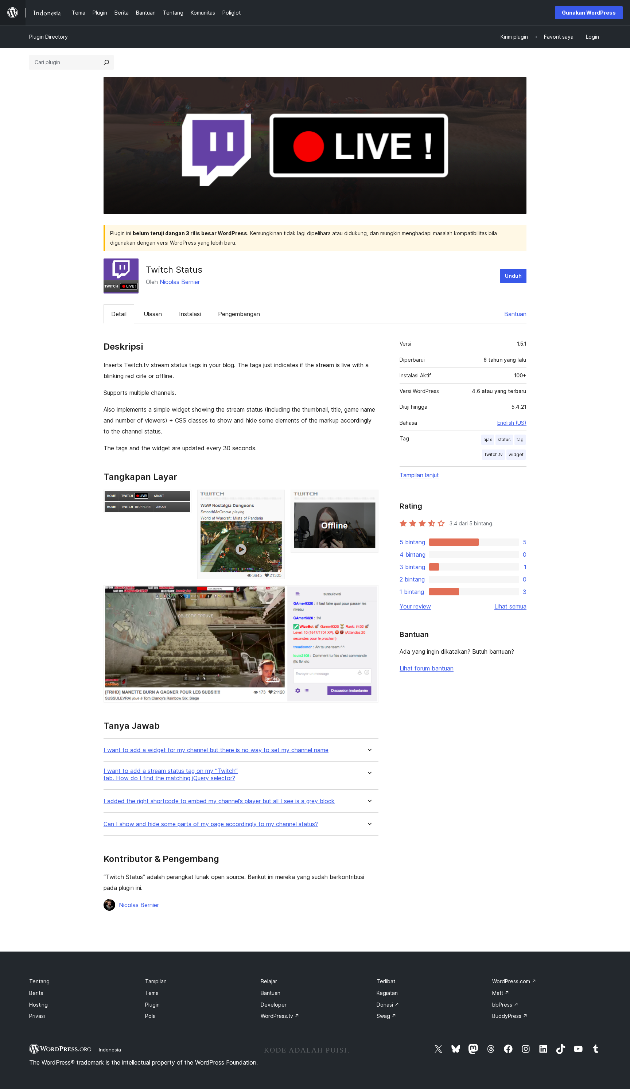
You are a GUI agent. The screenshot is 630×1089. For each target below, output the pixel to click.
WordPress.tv (280, 1016)
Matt (500, 993)
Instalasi (190, 314)
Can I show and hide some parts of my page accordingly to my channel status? (211, 824)
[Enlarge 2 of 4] (275, 499)
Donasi (388, 1005)
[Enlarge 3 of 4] (368, 499)
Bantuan (515, 314)
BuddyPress (510, 1016)
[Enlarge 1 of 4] (181, 499)
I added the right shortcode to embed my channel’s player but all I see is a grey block (219, 801)
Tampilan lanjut (419, 475)
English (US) (511, 423)
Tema (152, 993)
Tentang (39, 981)
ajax (487, 439)
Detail (119, 314)
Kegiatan (387, 993)
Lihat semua (510, 606)
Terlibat (386, 981)
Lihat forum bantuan (427, 668)
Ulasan (153, 314)
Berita (36, 993)
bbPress (505, 1005)
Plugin (152, 1005)
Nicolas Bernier (180, 281)
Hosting (38, 1005)
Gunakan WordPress (589, 12)
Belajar (269, 981)
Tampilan (156, 981)
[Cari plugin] (106, 62)
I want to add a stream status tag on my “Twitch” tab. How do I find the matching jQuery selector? (171, 774)
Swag (386, 1016)
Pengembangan (239, 314)
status (504, 439)
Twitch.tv (493, 454)
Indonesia (110, 1050)
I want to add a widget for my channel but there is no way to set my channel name (216, 750)
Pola (150, 1016)
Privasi (37, 1016)
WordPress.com (514, 981)
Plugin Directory (48, 37)
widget (516, 454)
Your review (415, 606)
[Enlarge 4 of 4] (368, 595)
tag (520, 439)
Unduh (513, 276)
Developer (274, 1005)
